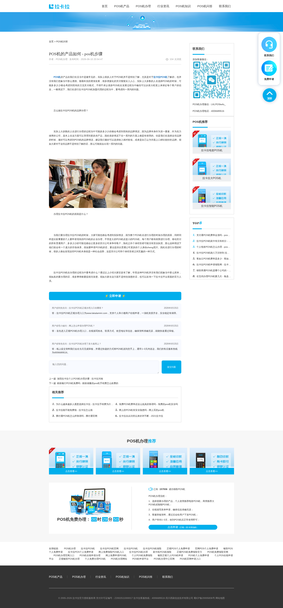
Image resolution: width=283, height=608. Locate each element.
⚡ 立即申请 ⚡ (115, 296)
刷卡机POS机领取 (162, 552)
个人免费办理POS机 (95, 558)
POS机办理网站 (119, 558)
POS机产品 (55, 576)
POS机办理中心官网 (164, 558)
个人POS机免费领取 (142, 555)
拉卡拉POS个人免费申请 (80, 552)
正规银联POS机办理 (69, 558)
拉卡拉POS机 (160, 77)
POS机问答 (62, 41)
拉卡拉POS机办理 (138, 552)
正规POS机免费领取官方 (189, 552)
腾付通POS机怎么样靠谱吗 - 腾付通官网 (76, 416)
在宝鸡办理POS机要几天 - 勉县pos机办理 (211, 277)
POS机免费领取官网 (217, 552)
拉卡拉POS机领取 (152, 548)
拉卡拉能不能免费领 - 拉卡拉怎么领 (74, 410)
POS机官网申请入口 (190, 558)
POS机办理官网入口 (64, 555)
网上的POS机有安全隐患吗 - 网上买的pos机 (141, 410)
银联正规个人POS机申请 (170, 555)
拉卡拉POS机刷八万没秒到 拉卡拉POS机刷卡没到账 (211, 253)
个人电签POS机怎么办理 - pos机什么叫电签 (211, 248)
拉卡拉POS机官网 (109, 548)
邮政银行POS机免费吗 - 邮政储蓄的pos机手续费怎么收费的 (87, 383)
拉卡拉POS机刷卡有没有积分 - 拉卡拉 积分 (212, 242)
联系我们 (167, 576)
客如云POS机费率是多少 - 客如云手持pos (212, 259)
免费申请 (269, 79)
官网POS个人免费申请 (206, 548)
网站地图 (220, 598)
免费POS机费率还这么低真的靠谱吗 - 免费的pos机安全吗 (148, 404)
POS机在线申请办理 (90, 555)
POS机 (57, 77)
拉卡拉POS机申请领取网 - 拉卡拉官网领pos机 (212, 265)
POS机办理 (70, 548)
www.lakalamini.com (96, 313)
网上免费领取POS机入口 (111, 552)
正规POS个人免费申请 (178, 548)
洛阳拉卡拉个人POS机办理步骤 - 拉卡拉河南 (80, 378)
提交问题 (171, 367)
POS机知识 (122, 576)
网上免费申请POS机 (116, 555)
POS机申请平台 (140, 558)
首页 (51, 41)
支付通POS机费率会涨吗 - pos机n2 (211, 236)
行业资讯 (100, 576)
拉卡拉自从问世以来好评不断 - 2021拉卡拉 (141, 416)
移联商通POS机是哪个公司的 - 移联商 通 (212, 271)
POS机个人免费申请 (198, 555)
